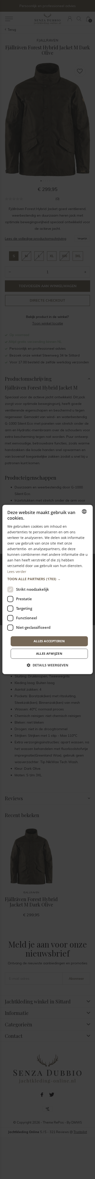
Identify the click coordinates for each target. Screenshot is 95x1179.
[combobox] (84, 511)
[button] (47, 579)
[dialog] (47, 589)
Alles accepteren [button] (49, 641)
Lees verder (16, 571)
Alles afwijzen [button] (49, 654)
